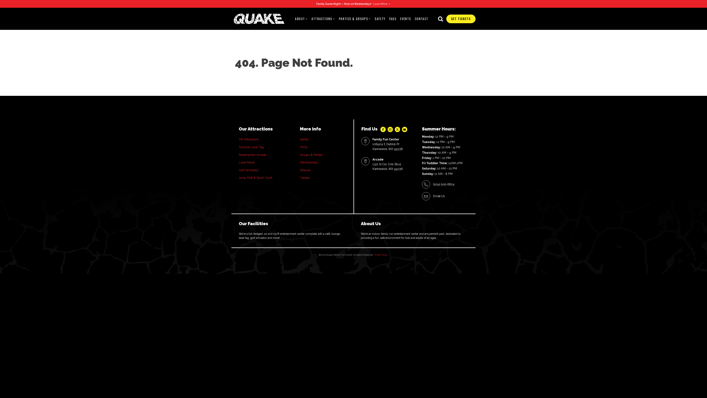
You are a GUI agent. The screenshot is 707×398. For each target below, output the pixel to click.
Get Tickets (461, 19)
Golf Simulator (248, 170)
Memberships (309, 162)
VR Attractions (249, 139)
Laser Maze (247, 162)
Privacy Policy (381, 255)
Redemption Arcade (252, 155)
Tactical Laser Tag (251, 147)
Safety (304, 139)
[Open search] (440, 19)
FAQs (303, 147)
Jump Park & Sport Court (255, 177)
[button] (301, 19)
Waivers (305, 170)
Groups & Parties (311, 155)
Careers (305, 177)
